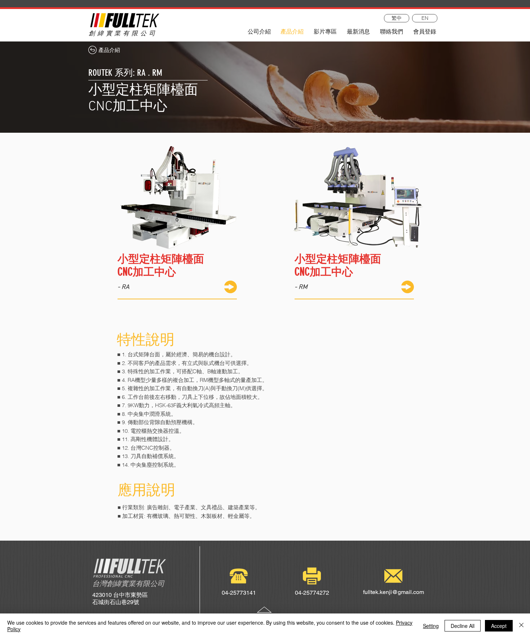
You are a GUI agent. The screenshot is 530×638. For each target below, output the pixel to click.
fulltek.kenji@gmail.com (393, 592)
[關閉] (521, 625)
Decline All (462, 625)
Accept (499, 625)
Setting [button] (431, 625)
